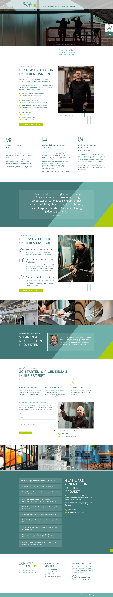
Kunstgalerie (64, 6)
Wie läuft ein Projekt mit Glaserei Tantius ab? (37, 486)
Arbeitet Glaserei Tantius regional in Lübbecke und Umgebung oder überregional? (39, 543)
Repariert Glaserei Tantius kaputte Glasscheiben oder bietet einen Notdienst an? (40, 521)
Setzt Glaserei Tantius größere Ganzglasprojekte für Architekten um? (39, 528)
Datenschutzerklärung (87, 595)
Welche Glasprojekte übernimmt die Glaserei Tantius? (40, 481)
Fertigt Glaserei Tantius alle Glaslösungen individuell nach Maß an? (40, 493)
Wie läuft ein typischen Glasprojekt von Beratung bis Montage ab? (39, 508)
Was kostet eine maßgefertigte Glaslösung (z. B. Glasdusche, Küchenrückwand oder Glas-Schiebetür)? (40, 500)
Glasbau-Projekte (53, 6)
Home (44, 6)
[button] (45, 342)
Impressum (76, 595)
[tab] (40, 480)
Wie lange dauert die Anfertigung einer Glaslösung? (39, 514)
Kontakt (72, 6)
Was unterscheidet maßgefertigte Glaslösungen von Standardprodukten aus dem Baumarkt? (39, 536)
